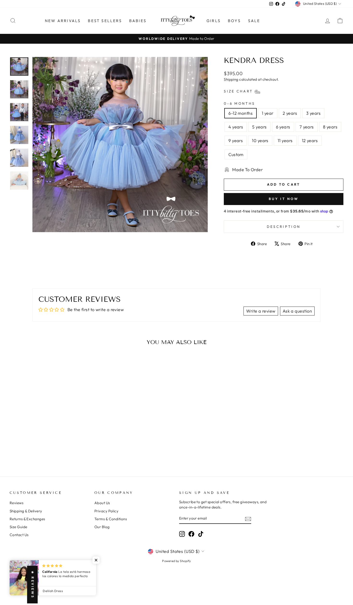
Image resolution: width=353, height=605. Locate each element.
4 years (235, 127)
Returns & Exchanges (27, 519)
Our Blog (102, 527)
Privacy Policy (106, 511)
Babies (137, 20)
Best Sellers (105, 20)
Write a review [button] (260, 311)
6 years (283, 127)
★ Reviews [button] (32, 584)
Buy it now (284, 199)
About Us (102, 503)
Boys (234, 20)
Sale (254, 20)
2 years (290, 113)
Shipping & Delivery (26, 511)
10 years (260, 140)
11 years (285, 140)
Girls (214, 20)
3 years (313, 113)
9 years (235, 140)
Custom (235, 154)
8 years (330, 127)
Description (284, 226)
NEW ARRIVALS (63, 20)
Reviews (16, 503)
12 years (310, 140)
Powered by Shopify (176, 561)
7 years (306, 127)
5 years (259, 127)
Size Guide (18, 527)
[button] (96, 560)
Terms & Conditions (110, 519)
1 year (268, 113)
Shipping (231, 79)
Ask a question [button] (297, 311)
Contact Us (19, 534)
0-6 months (239, 103)
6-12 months (240, 113)
